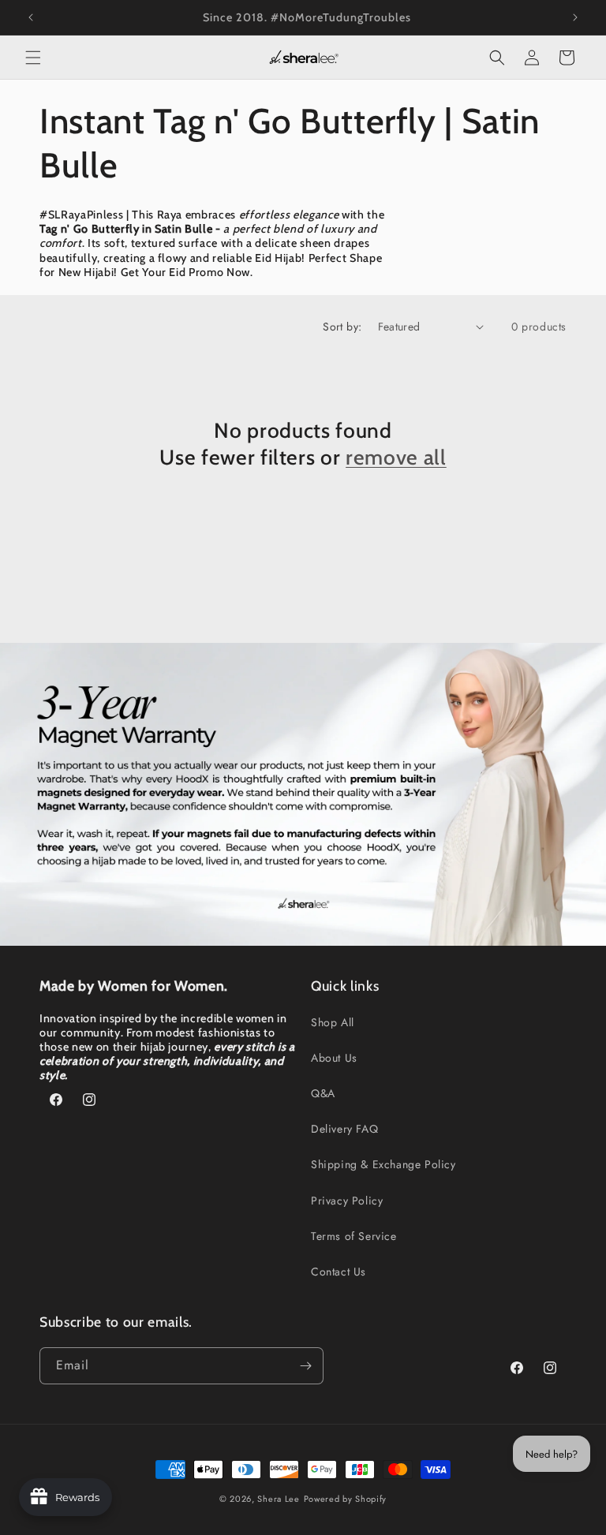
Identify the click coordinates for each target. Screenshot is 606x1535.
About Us (334, 1058)
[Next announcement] (575, 17)
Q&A (323, 1093)
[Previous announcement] (30, 17)
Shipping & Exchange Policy (383, 1164)
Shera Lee (278, 1498)
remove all (396, 457)
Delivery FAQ (344, 1129)
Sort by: (342, 326)
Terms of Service (354, 1236)
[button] (33, 57)
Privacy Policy (347, 1200)
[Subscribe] (305, 1365)
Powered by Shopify (345, 1498)
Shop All (332, 1022)
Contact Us (338, 1271)
